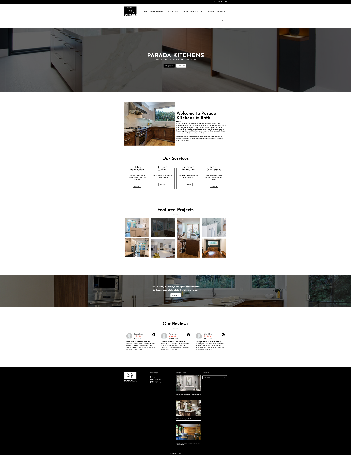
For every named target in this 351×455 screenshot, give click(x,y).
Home (145, 11)
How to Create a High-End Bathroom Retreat (188, 394)
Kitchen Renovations (156, 379)
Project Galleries (156, 11)
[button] (157, 11)
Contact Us (221, 11)
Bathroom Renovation (156, 383)
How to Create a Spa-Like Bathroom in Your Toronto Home (188, 444)
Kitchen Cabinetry (189, 11)
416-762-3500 (222, 2)
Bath (202, 11)
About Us (211, 11)
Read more (137, 186)
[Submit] (224, 377)
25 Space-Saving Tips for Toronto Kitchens (187, 419)
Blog (223, 20)
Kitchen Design (173, 11)
